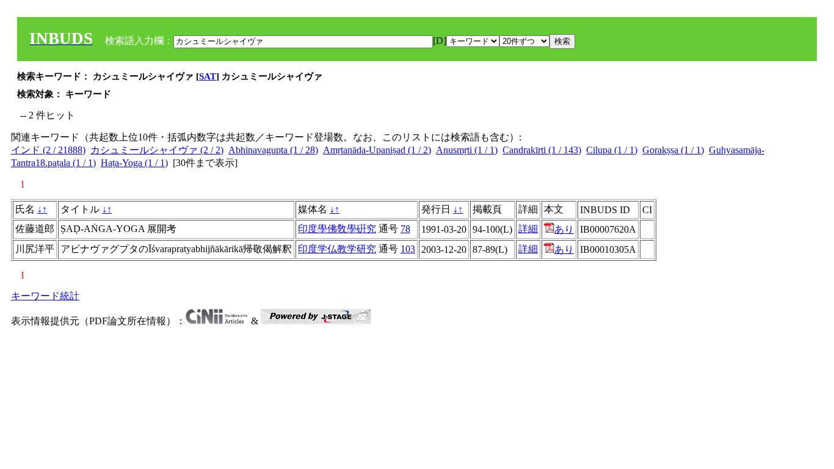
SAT (207, 76)
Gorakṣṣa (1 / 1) (673, 150)
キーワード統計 (45, 296)
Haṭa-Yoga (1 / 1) (134, 163)
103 (408, 249)
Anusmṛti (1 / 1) (467, 150)
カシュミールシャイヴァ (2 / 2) (156, 150)
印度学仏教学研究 (337, 249)
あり (564, 229)
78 (405, 229)
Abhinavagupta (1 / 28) (273, 150)
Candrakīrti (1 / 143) (541, 150)
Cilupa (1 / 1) (611, 150)
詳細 (528, 229)
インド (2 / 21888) (48, 150)
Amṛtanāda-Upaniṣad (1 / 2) (377, 150)
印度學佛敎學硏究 (337, 229)
